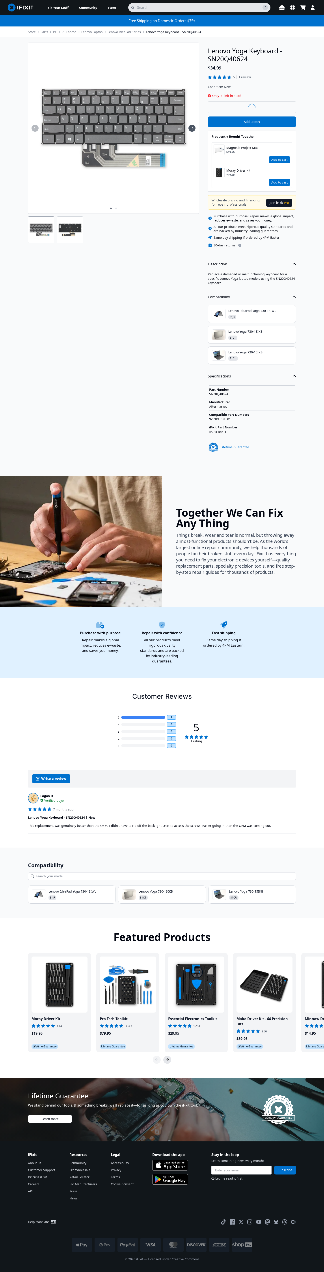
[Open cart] (303, 7)
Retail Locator (79, 1177)
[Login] (312, 7)
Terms (115, 1177)
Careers (33, 1184)
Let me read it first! (229, 1178)
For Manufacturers (83, 1184)
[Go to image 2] (116, 208)
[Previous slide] (157, 1060)
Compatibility (219, 297)
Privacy (116, 1170)
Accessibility (120, 1163)
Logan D (46, 796)
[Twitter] (241, 1222)
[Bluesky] (276, 1222)
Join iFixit (279, 203)
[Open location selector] (292, 7)
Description (217, 264)
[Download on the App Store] (170, 1165)
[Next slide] (167, 1060)
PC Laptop (69, 32)
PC (55, 32)
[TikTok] (223, 1222)
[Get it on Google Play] (170, 1179)
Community (77, 1163)
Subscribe (285, 1170)
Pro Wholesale (79, 1170)
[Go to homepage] (22, 7)
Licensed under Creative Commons (173, 1259)
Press (73, 1191)
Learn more (50, 1119)
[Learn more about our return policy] (239, 245)
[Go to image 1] (111, 208)
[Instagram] (250, 1222)
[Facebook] (232, 1222)
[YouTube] (258, 1222)
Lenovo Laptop (92, 32)
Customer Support (41, 1170)
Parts (44, 32)
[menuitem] (58, 7)
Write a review (53, 778)
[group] (35, 128)
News (73, 1198)
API (30, 1191)
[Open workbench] (281, 7)
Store (32, 32)
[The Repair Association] (293, 1222)
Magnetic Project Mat (242, 148)
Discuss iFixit (37, 1177)
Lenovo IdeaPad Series (124, 32)
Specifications (219, 376)
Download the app (168, 1154)
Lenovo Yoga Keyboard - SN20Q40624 (173, 32)
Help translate (38, 1222)
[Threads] (284, 1222)
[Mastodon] (267, 1222)
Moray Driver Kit (238, 170)
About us (34, 1163)
